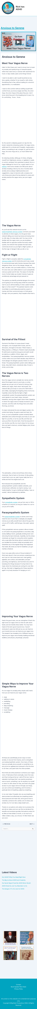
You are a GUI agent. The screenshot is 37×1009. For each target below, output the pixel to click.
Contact (18, 984)
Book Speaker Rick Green (18, 987)
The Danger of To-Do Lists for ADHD (13, 889)
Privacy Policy (18, 989)
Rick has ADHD (20, 7)
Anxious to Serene (12, 28)
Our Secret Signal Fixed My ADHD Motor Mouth (16, 883)
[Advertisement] (18, 119)
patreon (4, 166)
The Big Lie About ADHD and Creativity (14, 880)
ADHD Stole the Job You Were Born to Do (14, 886)
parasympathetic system (12, 516)
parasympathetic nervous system (12, 232)
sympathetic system (11, 502)
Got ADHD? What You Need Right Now (14, 877)
